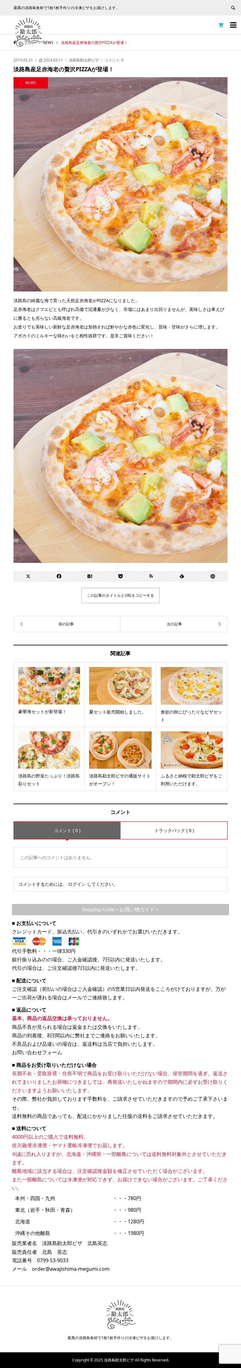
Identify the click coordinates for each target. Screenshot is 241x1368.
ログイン (77, 884)
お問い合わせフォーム (37, 1052)
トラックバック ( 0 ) (174, 830)
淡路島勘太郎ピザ (84, 60)
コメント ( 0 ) (67, 830)
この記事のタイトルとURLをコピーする (120, 595)
